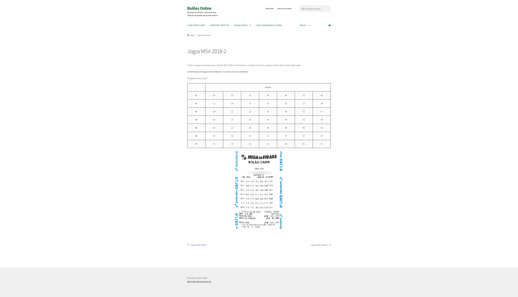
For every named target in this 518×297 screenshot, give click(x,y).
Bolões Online (199, 8)
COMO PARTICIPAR (196, 25)
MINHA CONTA (241, 25)
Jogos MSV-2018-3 (319, 245)
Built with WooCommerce (199, 281)
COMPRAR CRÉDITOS (219, 25)
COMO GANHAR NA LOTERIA (269, 25)
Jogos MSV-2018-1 (198, 245)
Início (192, 35)
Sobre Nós (269, 8)
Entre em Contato (284, 8)
